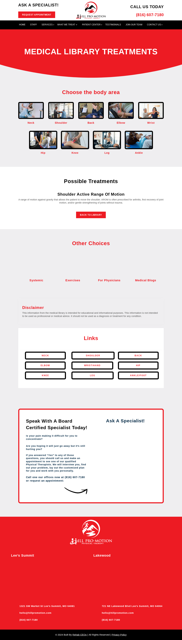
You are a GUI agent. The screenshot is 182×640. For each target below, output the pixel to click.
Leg (92, 375)
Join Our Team (134, 25)
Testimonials (113, 25)
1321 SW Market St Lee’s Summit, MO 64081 (47, 606)
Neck (45, 355)
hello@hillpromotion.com (35, 613)
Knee (45, 375)
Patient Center (91, 25)
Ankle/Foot (138, 375)
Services (47, 25)
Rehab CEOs (79, 634)
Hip (138, 365)
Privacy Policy (119, 634)
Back (138, 355)
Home (22, 25)
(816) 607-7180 (28, 620)
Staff (33, 25)
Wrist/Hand (92, 365)
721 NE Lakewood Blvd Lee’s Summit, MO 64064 (132, 606)
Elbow (45, 365)
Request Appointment (36, 15)
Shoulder (93, 355)
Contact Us (154, 25)
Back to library (91, 215)
